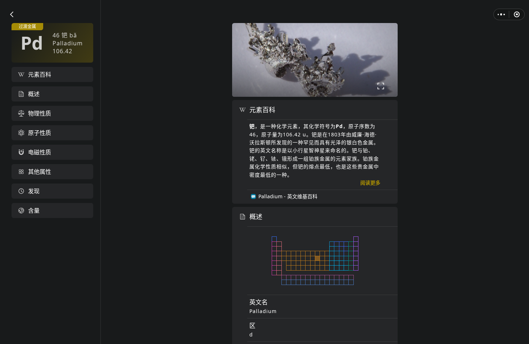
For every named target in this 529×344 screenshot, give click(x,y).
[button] (11, 14)
